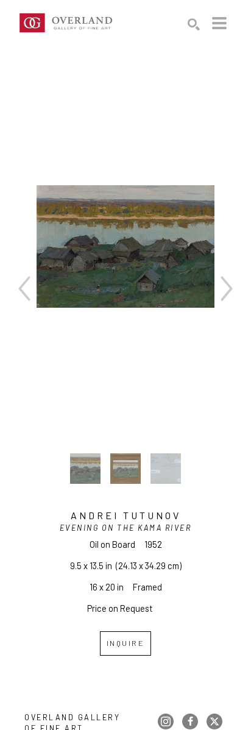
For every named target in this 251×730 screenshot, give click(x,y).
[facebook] (190, 721)
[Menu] (219, 23)
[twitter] (214, 721)
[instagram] (166, 721)
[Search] (194, 24)
